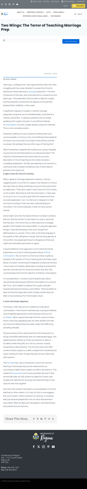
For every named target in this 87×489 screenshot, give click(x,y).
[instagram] (9, 4)
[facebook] (2, 4)
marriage (32, 91)
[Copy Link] (53, 418)
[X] (38, 418)
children (8, 317)
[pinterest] (13, 4)
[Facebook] (34, 418)
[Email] (49, 418)
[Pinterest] (45, 418)
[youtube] (17, 4)
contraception (11, 125)
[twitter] (6, 4)
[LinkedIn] (41, 418)
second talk (17, 373)
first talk (10, 363)
